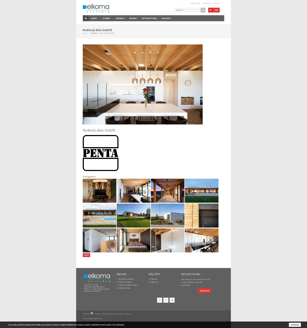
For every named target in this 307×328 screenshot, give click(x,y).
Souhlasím (295, 325)
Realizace (166, 18)
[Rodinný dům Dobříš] (153, 84)
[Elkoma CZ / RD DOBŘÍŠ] (99, 191)
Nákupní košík (195, 3)
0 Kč (216, 10)
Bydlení (94, 33)
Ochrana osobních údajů (127, 285)
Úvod (85, 33)
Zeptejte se (204, 291)
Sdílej (86, 255)
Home (86, 18)
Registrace (217, 3)
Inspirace (120, 18)
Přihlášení (206, 3)
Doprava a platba (125, 282)
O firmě (106, 18)
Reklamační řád (124, 288)
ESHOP (94, 18)
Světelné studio (149, 18)
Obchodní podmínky (126, 279)
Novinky (133, 18)
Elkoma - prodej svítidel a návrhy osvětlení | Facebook (96, 290)
